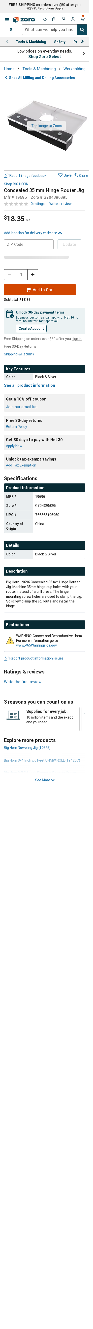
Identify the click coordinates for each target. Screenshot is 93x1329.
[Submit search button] (82, 29)
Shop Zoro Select (44, 56)
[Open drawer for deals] (45, 19)
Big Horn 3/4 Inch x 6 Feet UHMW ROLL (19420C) (42, 760)
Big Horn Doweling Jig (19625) (27, 747)
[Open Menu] (6, 19)
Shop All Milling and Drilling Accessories (42, 77)
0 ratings (38, 203)
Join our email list (22, 406)
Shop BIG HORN (16, 184)
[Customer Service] (63, 19)
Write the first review (22, 681)
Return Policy (16, 426)
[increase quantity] (32, 274)
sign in (31, 8)
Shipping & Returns (19, 354)
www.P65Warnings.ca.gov (36, 645)
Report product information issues (36, 658)
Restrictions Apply (50, 8)
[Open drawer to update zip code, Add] (11, 29)
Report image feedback (27, 175)
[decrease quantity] (9, 274)
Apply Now (14, 445)
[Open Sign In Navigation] (73, 19)
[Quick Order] (54, 19)
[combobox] (54, 29)
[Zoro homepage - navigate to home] (24, 19)
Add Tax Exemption (21, 465)
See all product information (29, 385)
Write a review (60, 203)
